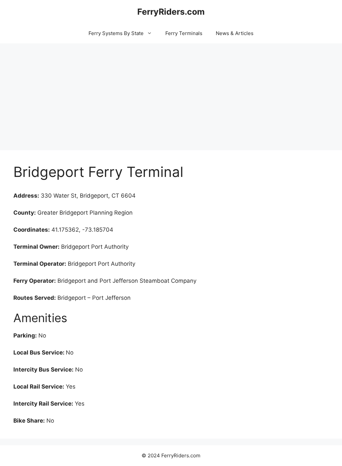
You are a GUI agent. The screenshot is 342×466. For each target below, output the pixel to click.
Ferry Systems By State (116, 33)
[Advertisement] (171, 93)
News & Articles (234, 33)
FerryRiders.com (171, 12)
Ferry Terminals (183, 33)
